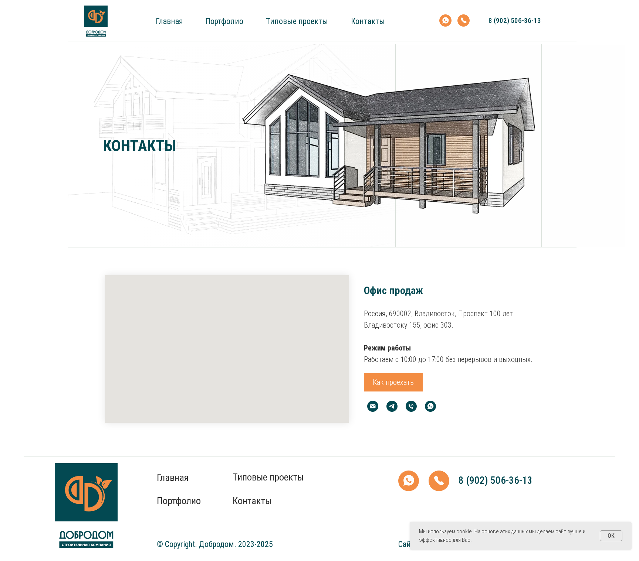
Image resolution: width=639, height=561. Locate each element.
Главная (169, 21)
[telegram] (392, 406)
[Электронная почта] (372, 406)
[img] (96, 21)
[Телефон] (411, 406)
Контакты (368, 21)
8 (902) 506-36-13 (514, 20)
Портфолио (224, 21)
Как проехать (393, 382)
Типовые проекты (297, 21)
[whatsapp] (430, 406)
